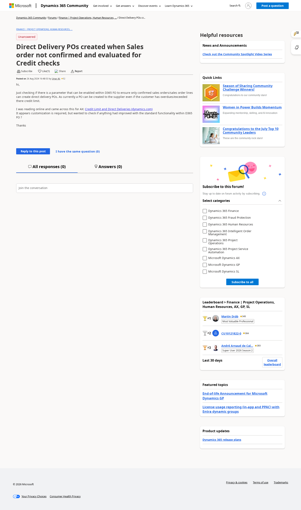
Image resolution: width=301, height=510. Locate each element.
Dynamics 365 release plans (222, 440)
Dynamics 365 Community (64, 5)
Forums (52, 17)
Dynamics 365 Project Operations (223, 242)
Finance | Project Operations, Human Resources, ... (88, 17)
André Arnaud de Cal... (237, 346)
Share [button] (62, 71)
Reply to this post (33, 151)
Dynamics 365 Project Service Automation (228, 250)
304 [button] (247, 333)
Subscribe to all (242, 282)
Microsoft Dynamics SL (223, 271)
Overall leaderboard (272, 362)
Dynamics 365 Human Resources (230, 224)
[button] (235, 5)
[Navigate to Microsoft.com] (20, 5)
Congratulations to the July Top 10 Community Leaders (250, 130)
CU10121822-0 (231, 333)
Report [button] (78, 71)
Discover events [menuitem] (147, 6)
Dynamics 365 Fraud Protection (229, 217)
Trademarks (281, 482)
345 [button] (244, 316)
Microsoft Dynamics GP (224, 265)
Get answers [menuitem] (123, 6)
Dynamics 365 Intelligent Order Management (229, 233)
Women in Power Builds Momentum (252, 107)
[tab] (47, 168)
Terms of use (260, 482)
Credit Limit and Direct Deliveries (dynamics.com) (119, 109)
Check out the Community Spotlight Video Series (237, 54)
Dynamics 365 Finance (223, 211)
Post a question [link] (272, 6)
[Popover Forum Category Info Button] (264, 193)
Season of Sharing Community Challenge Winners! (248, 87)
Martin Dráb (229, 316)
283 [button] (259, 345)
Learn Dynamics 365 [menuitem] (177, 6)
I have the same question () (78, 151)
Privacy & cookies (236, 482)
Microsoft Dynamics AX (224, 258)
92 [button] (64, 78)
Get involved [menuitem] (101, 6)
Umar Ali (56, 78)
